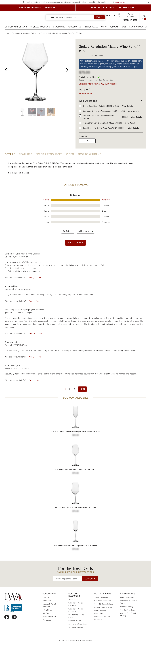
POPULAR (114, 27)
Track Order (110, 15)
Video (70, 154)
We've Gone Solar (49, 616)
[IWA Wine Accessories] (13, 597)
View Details (127, 106)
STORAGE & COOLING (40, 27)
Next (82, 389)
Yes (30, 301)
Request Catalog (126, 607)
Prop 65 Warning (89, 154)
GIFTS (104, 27)
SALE (124, 27)
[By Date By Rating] (67, 231)
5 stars (46, 200)
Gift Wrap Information (102, 601)
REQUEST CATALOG (126, 7)
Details (10, 154)
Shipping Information (102, 597)
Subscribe (90, 579)
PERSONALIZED (91, 27)
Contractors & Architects (77, 624)
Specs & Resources (49, 154)
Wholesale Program (75, 627)
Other (43, 33)
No (40, 277)
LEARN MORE (50, 7)
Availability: (84, 77)
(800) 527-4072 (130, 20)
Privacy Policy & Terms (103, 607)
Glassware (15, 33)
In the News (47, 610)
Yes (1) (32, 277)
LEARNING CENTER (138, 27)
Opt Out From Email (127, 610)
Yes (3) (32, 333)
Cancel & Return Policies (103, 604)
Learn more (119, 2)
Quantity (83, 136)
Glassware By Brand (30, 33)
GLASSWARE (59, 27)
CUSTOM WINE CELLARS (16, 27)
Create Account (130, 15)
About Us (46, 597)
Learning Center (74, 621)
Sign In (120, 15)
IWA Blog (45, 613)
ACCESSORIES (74, 27)
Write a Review (75, 242)
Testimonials (47, 601)
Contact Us (46, 620)
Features (25, 154)
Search (99, 17)
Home (7, 33)
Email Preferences (127, 597)
